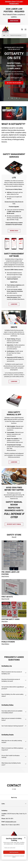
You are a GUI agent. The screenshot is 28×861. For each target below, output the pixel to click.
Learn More (14, 304)
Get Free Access (14, 852)
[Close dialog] (25, 837)
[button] (22, 29)
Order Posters (14, 20)
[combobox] (14, 35)
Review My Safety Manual (14, 524)
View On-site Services (14, 87)
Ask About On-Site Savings (14, 82)
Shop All (14, 537)
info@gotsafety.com (10, 821)
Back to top (14, 797)
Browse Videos (14, 230)
